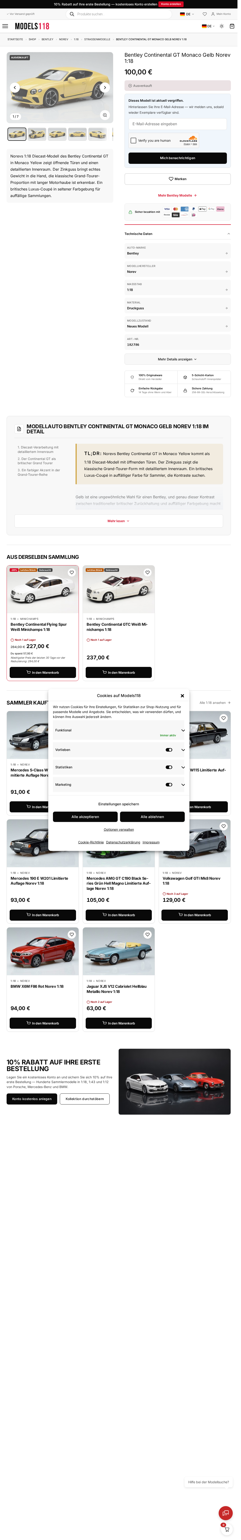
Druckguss (135, 308)
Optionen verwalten (119, 829)
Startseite (15, 39)
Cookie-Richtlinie (91, 842)
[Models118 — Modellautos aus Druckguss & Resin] (32, 26)
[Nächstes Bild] (105, 87)
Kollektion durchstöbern (85, 1099)
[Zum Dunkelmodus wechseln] (221, 26)
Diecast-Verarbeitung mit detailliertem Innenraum (38, 449)
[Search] (72, 14)
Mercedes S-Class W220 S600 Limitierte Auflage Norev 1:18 (41, 773)
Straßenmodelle (97, 39)
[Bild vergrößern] (105, 115)
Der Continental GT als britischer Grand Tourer (37, 461)
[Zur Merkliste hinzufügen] (72, 572)
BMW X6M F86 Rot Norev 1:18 (37, 986)
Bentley (47, 39)
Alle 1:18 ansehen (213, 703)
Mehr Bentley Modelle (175, 195)
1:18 (76, 39)
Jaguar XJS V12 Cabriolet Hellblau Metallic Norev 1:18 (116, 989)
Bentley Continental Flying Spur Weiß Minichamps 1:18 (39, 627)
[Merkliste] (204, 14)
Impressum (151, 842)
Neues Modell (138, 326)
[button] (182, 695)
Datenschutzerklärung (123, 842)
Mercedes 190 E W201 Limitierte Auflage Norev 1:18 (39, 881)
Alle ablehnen (152, 816)
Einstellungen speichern (118, 804)
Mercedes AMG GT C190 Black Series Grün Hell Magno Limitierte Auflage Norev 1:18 (119, 883)
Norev (63, 39)
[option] (17, 134)
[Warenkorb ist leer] (232, 26)
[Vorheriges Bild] (15, 87)
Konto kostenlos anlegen (32, 1099)
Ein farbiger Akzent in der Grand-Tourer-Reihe (39, 472)
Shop (32, 39)
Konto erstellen (171, 4)
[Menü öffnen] (5, 26)
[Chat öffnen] (226, 1513)
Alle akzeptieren (85, 816)
